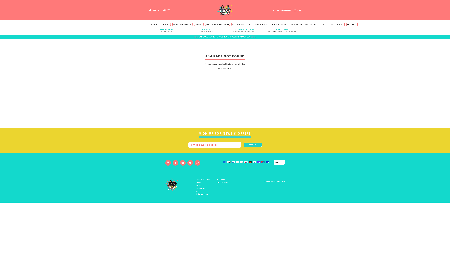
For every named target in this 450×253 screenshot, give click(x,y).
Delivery (198, 182)
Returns (198, 185)
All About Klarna (222, 182)
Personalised (238, 24)
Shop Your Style (278, 24)
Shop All (166, 24)
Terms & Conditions (203, 179)
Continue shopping (225, 68)
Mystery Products (258, 24)
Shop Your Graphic (182, 24)
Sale (323, 24)
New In (154, 24)
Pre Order (352, 24)
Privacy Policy (200, 188)
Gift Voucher (337, 24)
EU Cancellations (202, 194)
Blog (197, 191)
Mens (198, 24)
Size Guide (221, 179)
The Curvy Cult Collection (303, 24)
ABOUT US (167, 10)
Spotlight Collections (217, 24)
